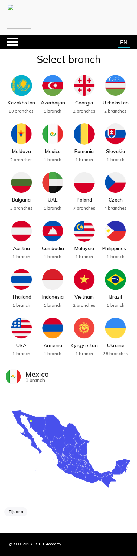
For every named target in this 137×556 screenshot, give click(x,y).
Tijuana (15, 511)
